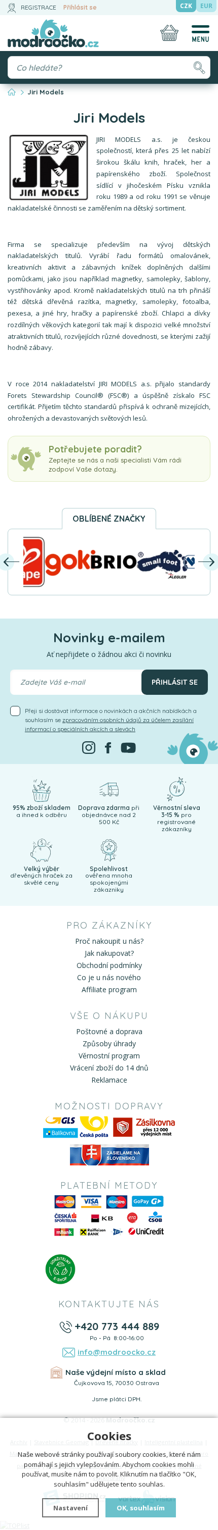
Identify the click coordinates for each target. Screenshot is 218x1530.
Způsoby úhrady (109, 1043)
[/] (41, 788)
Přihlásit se (80, 7)
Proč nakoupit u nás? (109, 941)
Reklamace (109, 1080)
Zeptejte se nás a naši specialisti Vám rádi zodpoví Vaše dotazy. (115, 458)
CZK (186, 6)
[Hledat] (199, 67)
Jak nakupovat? (109, 953)
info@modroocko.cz (117, 1352)
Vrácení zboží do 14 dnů (109, 1068)
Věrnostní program (109, 1055)
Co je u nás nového (109, 977)
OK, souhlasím (141, 1507)
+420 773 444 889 (117, 1326)
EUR (206, 6)
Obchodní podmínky (109, 965)
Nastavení (70, 1507)
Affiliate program (109, 989)
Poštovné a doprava (109, 1031)
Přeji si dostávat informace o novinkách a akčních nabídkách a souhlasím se (111, 720)
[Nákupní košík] (169, 32)
